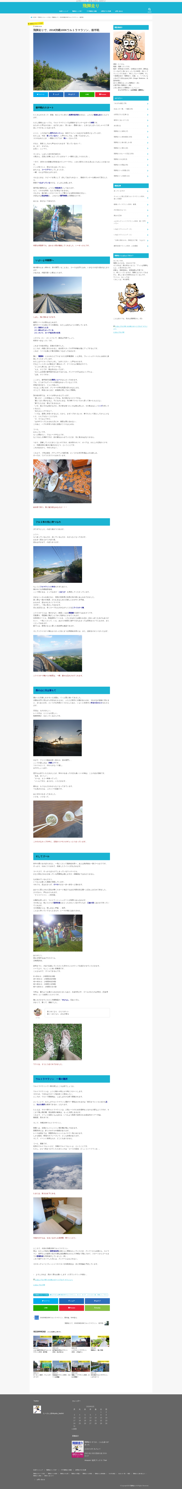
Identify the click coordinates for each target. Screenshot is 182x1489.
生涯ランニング (63, 11)
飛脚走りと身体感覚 (123, 137)
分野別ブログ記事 (106, 11)
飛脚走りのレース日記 (41, 1295)
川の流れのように (120, 210)
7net (105, 1460)
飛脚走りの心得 (120, 159)
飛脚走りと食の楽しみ (123, 142)
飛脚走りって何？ (77, 11)
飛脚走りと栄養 (121, 131)
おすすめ (54, 1295)
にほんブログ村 (39, 1285)
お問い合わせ (119, 11)
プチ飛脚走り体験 (92, 11)
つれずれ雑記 (120, 103)
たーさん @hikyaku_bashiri (53, 1413)
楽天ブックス (97, 1460)
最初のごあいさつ (121, 120)
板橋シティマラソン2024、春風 (125, 204)
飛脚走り (91, 5)
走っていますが (119, 191)
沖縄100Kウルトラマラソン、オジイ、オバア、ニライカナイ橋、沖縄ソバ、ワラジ (83, 1295)
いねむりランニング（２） (123, 229)
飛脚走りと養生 (121, 148)
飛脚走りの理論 (121, 165)
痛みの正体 (118, 215)
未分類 (117, 125)
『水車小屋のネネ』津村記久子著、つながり (129, 240)
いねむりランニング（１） (123, 235)
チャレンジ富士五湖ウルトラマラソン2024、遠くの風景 (130, 198)
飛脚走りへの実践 (122, 170)
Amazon (88, 1460)
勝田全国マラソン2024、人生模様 (126, 246)
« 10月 (74, 1429)
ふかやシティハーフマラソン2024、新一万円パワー (130, 222)
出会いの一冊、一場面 (123, 109)
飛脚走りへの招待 (122, 176)
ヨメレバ (97, 1449)
